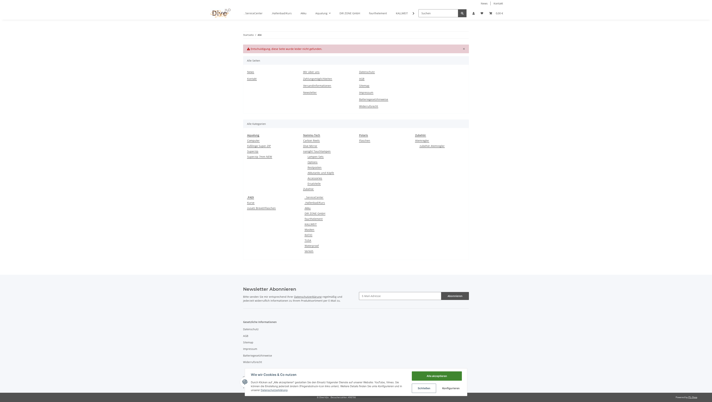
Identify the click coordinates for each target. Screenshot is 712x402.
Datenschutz (367, 72)
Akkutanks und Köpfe (321, 173)
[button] (473, 13)
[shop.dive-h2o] (220, 13)
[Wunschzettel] (482, 13)
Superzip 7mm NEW (259, 156)
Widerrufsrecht (368, 106)
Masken (309, 229)
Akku (308, 208)
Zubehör (308, 189)
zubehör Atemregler (432, 146)
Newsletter (310, 92)
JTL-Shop (692, 397)
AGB (361, 79)
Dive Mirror (310, 146)
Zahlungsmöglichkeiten (317, 79)
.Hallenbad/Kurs (315, 202)
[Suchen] (462, 13)
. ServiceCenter (314, 197)
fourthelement (314, 219)
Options (312, 162)
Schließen (424, 388)
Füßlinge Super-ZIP (259, 146)
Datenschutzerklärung (274, 390)
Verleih (309, 251)
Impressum (366, 92)
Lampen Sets (316, 156)
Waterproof (312, 245)
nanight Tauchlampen (317, 151)
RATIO (308, 235)
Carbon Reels (311, 140)
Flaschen (364, 140)
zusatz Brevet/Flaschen (261, 208)
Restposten (315, 167)
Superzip (252, 151)
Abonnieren (455, 296)
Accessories (315, 178)
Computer (253, 140)
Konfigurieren (451, 388)
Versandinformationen (317, 85)
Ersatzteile (314, 183)
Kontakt (498, 3)
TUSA (308, 240)
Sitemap (364, 85)
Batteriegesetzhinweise (373, 99)
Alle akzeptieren (437, 376)
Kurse (250, 202)
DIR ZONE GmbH (315, 213)
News (484, 3)
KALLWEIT (311, 224)
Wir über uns (311, 72)
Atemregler (422, 140)
